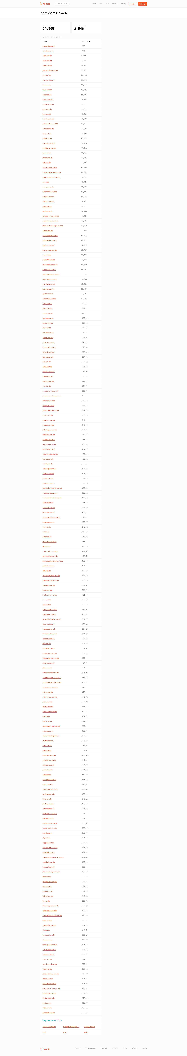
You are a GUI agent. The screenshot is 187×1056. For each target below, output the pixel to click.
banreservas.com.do (50, 250)
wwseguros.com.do (49, 779)
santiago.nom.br (89, 1026)
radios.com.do (48, 158)
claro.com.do (47, 61)
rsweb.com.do (48, 464)
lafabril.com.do (48, 979)
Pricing (123, 3)
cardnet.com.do (48, 104)
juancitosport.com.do (50, 167)
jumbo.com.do (47, 211)
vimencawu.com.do (49, 993)
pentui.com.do (48, 891)
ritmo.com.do (47, 799)
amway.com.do (48, 323)
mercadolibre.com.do (50, 70)
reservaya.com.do (49, 624)
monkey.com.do (48, 381)
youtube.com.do (48, 197)
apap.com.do (47, 206)
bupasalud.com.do (49, 629)
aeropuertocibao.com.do (51, 988)
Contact (115, 1048)
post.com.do (47, 1003)
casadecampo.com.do (50, 221)
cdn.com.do (47, 163)
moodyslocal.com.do (50, 964)
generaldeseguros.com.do (52, 677)
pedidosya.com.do (49, 148)
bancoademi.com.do (50, 609)
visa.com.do (47, 328)
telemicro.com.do (49, 435)
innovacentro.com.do (50, 265)
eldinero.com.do (48, 201)
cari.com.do (47, 527)
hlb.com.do (46, 930)
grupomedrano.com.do (51, 658)
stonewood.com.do (49, 444)
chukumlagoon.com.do (51, 906)
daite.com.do (47, 1008)
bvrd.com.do (47, 537)
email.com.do (47, 745)
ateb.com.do (47, 750)
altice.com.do (47, 90)
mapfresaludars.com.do (51, 274)
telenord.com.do (48, 245)
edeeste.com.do (48, 954)
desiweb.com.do (48, 765)
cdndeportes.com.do (50, 493)
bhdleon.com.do (48, 804)
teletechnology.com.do (51, 974)
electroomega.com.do (50, 454)
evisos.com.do (48, 692)
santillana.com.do (49, 794)
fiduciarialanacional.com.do (52, 915)
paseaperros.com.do (50, 823)
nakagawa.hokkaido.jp (71, 1026)
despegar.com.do (49, 648)
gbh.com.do (47, 605)
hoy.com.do (47, 75)
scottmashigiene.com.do (51, 575)
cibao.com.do (47, 308)
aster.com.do (47, 109)
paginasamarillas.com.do (51, 177)
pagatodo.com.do (49, 420)
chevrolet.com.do (49, 401)
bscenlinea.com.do (49, 299)
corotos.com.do (48, 129)
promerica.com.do (49, 439)
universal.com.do (49, 371)
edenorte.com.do (49, 260)
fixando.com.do (48, 459)
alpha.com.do (47, 668)
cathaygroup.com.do (50, 697)
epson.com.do (48, 415)
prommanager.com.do (50, 687)
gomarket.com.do (49, 852)
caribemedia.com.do (50, 192)
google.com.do (48, 51)
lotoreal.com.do (48, 357)
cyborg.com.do (48, 731)
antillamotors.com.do (50, 813)
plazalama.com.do (49, 284)
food (44, 1032)
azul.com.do (47, 255)
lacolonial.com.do (49, 512)
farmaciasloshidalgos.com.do (53, 226)
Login (133, 4)
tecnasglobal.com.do (50, 945)
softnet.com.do (48, 896)
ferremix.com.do (48, 352)
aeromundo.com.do (49, 949)
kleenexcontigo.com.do (51, 872)
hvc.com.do (47, 386)
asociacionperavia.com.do (52, 682)
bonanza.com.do (48, 522)
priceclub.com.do (49, 1013)
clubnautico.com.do (49, 983)
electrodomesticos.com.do (52, 396)
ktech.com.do (47, 590)
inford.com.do (47, 833)
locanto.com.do (48, 333)
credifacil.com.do (49, 862)
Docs (101, 3)
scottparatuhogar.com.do (51, 726)
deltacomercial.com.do (51, 410)
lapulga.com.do (48, 318)
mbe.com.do (47, 877)
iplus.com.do (47, 133)
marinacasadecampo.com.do (53, 561)
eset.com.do (47, 775)
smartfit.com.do (48, 741)
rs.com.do (46, 532)
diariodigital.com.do (49, 469)
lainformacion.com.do (50, 556)
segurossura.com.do (50, 279)
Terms (125, 1048)
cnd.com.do (47, 571)
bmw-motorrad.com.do (51, 580)
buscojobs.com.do (49, 755)
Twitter (144, 1048)
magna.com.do (48, 784)
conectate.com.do (49, 46)
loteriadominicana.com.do (52, 172)
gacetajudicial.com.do (50, 789)
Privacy (134, 1048)
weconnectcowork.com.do (52, 498)
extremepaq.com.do (50, 430)
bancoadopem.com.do (51, 673)
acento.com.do (48, 99)
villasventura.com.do (50, 911)
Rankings (115, 3)
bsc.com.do (47, 362)
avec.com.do (47, 959)
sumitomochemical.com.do (52, 619)
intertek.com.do (48, 818)
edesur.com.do (48, 313)
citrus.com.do (47, 367)
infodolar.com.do (48, 405)
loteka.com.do (48, 376)
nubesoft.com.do (49, 867)
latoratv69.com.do (49, 449)
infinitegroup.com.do (50, 881)
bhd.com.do (47, 85)
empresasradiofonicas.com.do (53, 857)
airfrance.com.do (49, 809)
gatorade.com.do (49, 585)
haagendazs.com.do (50, 828)
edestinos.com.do (49, 507)
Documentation (90, 1048)
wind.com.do (47, 95)
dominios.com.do (49, 663)
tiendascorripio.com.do (51, 216)
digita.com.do (47, 920)
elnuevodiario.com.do (50, 124)
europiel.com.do (48, 425)
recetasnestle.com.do (50, 235)
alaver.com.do (47, 940)
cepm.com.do (47, 65)
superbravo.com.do (49, 541)
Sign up (142, 4)
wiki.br (86, 1032)
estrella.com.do (48, 503)
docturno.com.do (49, 998)
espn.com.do (47, 56)
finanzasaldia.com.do (50, 847)
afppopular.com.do (49, 347)
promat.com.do (48, 478)
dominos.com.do (48, 473)
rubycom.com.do (48, 342)
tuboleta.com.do (48, 483)
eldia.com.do (47, 138)
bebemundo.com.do (50, 240)
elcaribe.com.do (48, 119)
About (94, 3)
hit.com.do (46, 901)
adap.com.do (47, 969)
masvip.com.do (48, 707)
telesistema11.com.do (50, 634)
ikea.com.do (47, 153)
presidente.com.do (49, 760)
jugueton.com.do (48, 289)
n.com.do (46, 182)
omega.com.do (48, 337)
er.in (64, 1032)
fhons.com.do (47, 770)
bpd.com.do (47, 114)
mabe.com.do (47, 702)
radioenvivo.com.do (50, 653)
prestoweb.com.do (49, 614)
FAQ (107, 3)
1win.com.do (47, 600)
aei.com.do (46, 716)
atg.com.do (46, 838)
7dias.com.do (47, 303)
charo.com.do (47, 721)
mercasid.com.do (49, 935)
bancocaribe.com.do (50, 711)
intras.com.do (47, 886)
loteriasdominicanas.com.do (52, 488)
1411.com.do (47, 643)
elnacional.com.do (49, 80)
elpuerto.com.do (48, 566)
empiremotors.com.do (50, 551)
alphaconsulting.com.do (51, 736)
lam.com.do (47, 546)
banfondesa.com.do (50, 595)
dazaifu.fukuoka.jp (49, 1026)
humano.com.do (48, 187)
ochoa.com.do (48, 231)
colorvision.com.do (49, 269)
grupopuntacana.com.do (51, 517)
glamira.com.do (48, 294)
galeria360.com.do (49, 925)
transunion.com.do (49, 143)
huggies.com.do (48, 843)
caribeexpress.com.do (51, 391)
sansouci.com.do (48, 639)
